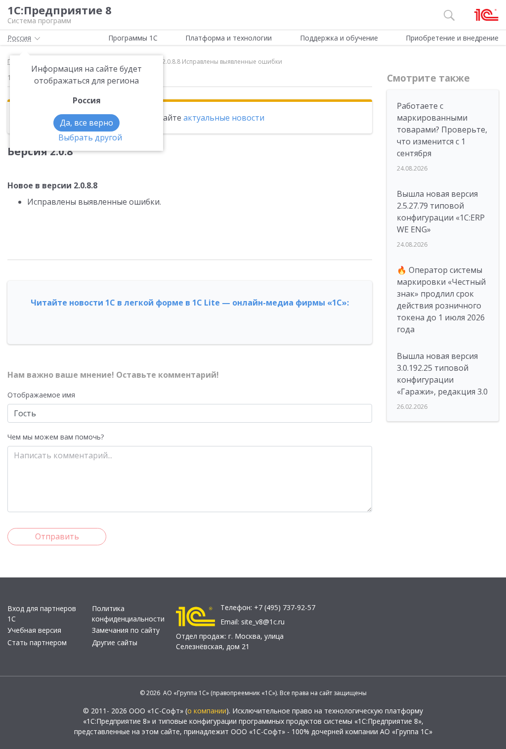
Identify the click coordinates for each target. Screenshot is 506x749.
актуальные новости (223, 117)
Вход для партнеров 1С (41, 613)
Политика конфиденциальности (128, 613)
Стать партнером (37, 642)
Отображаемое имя (41, 394)
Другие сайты (114, 642)
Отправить (57, 536)
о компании (206, 710)
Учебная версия (34, 630)
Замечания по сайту (126, 630)
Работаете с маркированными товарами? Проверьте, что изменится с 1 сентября (442, 129)
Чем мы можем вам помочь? (55, 436)
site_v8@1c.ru (263, 621)
